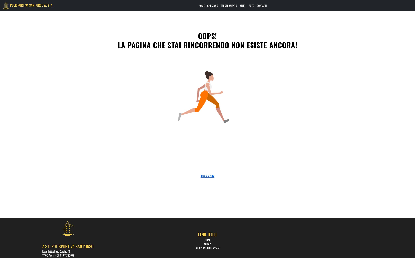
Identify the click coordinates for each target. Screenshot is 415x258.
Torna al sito (207, 176)
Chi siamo (212, 6)
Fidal (207, 240)
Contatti (262, 6)
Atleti (243, 6)
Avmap (207, 244)
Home (202, 6)
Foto (251, 6)
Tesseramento (229, 6)
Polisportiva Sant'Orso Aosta (31, 5)
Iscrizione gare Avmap (207, 248)
